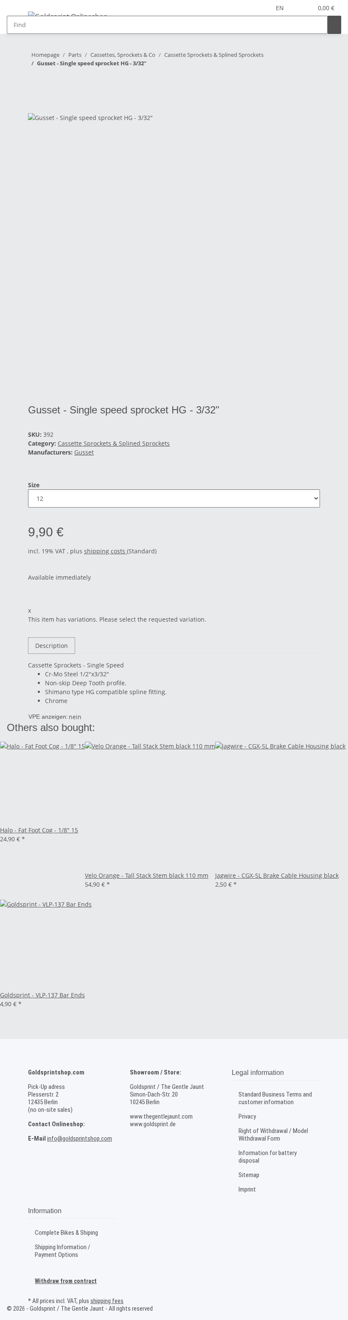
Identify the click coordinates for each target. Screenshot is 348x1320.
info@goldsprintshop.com (79, 1138)
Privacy (247, 1116)
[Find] (334, 25)
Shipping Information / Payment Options (62, 1251)
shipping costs (105, 551)
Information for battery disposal (268, 1156)
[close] (35, 103)
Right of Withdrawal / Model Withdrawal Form (273, 1134)
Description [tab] (51, 646)
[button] (302, 8)
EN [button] (281, 8)
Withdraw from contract (66, 1281)
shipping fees (106, 1301)
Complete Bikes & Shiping (66, 1232)
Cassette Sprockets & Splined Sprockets (114, 443)
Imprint (247, 1189)
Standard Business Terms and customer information (275, 1098)
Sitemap (249, 1175)
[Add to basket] (35, 89)
